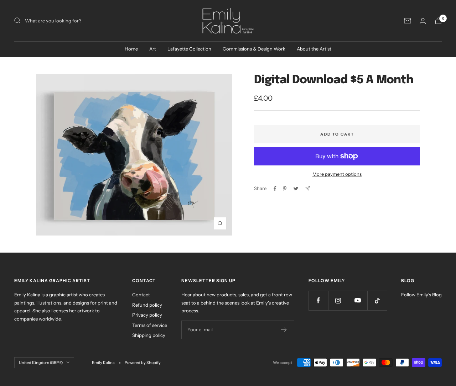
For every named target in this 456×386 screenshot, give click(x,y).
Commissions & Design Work (254, 49)
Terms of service (149, 325)
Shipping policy (148, 335)
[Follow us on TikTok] (377, 300)
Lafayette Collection (189, 49)
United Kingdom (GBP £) (41, 362)
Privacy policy (147, 315)
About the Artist (314, 49)
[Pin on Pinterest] (284, 188)
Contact (141, 294)
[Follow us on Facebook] (318, 300)
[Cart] (438, 20)
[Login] (423, 21)
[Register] (284, 329)
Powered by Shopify (143, 362)
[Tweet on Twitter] (296, 188)
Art (152, 49)
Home (131, 49)
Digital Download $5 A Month (333, 80)
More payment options (337, 174)
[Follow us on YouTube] (357, 300)
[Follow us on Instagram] (338, 300)
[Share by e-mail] (307, 188)
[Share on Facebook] (275, 188)
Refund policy (147, 305)
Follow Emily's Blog (421, 294)
